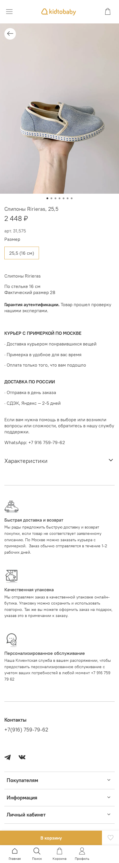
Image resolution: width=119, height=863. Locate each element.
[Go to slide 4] (59, 198)
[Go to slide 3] (55, 198)
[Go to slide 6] (67, 198)
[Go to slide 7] (71, 198)
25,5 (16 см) (21, 253)
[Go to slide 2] (51, 198)
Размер (12, 239)
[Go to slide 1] (47, 198)
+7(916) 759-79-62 (26, 730)
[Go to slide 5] (63, 198)
